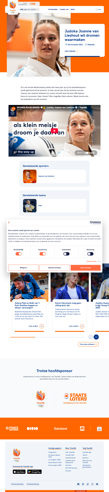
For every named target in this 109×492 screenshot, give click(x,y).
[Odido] (32, 428)
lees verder (70, 51)
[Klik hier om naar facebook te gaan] (78, 484)
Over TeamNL (70, 452)
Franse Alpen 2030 (54, 465)
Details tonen (92, 261)
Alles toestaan (85, 268)
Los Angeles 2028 (54, 460)
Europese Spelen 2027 (54, 456)
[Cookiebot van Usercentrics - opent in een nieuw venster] (91, 222)
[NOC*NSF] (99, 428)
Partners (68, 465)
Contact (68, 471)
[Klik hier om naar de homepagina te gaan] (12, 7)
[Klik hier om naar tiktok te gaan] (87, 484)
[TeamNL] (41, 398)
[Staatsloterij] (12, 428)
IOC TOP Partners (71, 468)
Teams (85, 455)
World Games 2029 (55, 462)
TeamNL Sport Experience (70, 461)
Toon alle (87, 344)
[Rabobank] (60, 428)
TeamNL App (64, 9)
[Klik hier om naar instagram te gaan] (83, 484)
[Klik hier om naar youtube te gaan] (97, 484)
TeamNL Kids (69, 455)
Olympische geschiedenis (87, 466)
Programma (53, 9)
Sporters (86, 458)
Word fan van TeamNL (87, 461)
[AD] (82, 428)
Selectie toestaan (54, 268)
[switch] (42, 254)
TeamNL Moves (70, 458)
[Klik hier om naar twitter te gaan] (92, 484)
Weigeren (23, 268)
